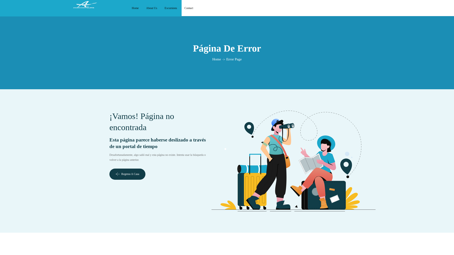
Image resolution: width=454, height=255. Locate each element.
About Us (151, 8)
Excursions (171, 8)
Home (135, 8)
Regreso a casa (130, 173)
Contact (188, 8)
